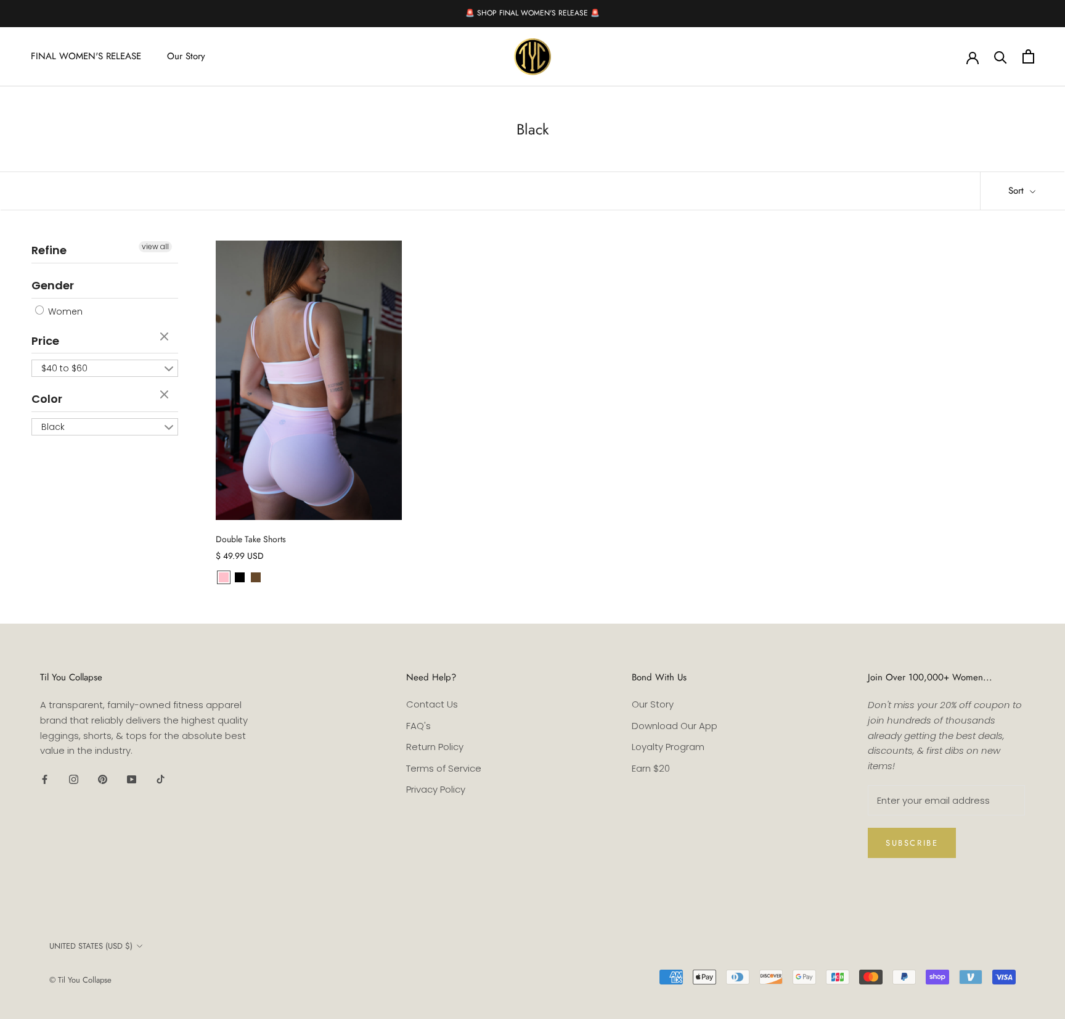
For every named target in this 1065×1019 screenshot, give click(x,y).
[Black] (240, 577)
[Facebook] (44, 778)
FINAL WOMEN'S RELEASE (86, 56)
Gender (52, 285)
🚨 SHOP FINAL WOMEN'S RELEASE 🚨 (532, 13)
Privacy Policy (435, 789)
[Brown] (256, 577)
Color (46, 398)
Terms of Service (443, 768)
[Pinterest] (102, 778)
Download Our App (674, 725)
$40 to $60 (64, 368)
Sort (1017, 190)
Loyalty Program (668, 746)
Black (53, 427)
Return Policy (434, 746)
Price (45, 341)
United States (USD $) (91, 946)
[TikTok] (160, 778)
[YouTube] (131, 778)
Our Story (186, 56)
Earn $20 (651, 768)
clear (166, 337)
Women (64, 311)
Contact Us (432, 704)
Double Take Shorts (251, 539)
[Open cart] (1028, 56)
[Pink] (224, 577)
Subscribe (912, 843)
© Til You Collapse (80, 980)
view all (155, 246)
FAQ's (418, 725)
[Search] (1000, 56)
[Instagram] (73, 778)
